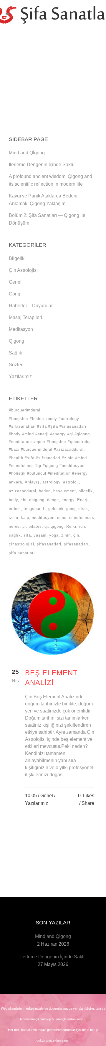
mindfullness (81, 517)
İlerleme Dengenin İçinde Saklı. (41, 164)
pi (24, 526)
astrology (51, 482)
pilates (35, 526)
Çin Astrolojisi (23, 270)
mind (62, 517)
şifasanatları (76, 544)
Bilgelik (16, 258)
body (13, 500)
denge (53, 500)
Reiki (71, 526)
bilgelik (86, 491)
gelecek (56, 508)
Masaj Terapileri (25, 317)
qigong (57, 526)
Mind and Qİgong (27, 152)
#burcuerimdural (24, 410)
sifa (27, 535)
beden (45, 491)
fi (44, 508)
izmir (13, 517)
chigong (36, 500)
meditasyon (43, 517)
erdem (15, 508)
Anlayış (32, 482)
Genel (15, 282)
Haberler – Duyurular (31, 305)
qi (46, 526)
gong (71, 508)
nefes (14, 526)
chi (23, 500)
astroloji (71, 482)
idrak (83, 508)
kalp (25, 517)
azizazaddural (22, 491)
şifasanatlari (49, 544)
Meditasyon (21, 329)
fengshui (32, 508)
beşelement (64, 491)
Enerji (83, 500)
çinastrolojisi (21, 544)
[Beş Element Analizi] (53, 614)
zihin (66, 535)
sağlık (15, 535)
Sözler (15, 364)
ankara (15, 482)
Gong (14, 293)
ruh (82, 526)
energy (68, 500)
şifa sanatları (22, 553)
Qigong (16, 341)
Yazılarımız (20, 376)
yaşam (40, 535)
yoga (54, 535)
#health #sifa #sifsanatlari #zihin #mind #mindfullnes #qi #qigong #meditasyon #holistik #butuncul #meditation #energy (48, 465)
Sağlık (15, 352)
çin (76, 535)
